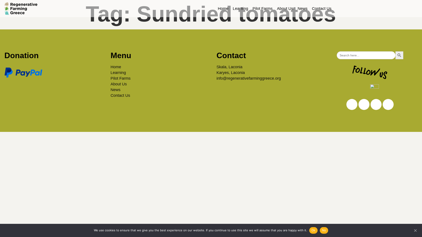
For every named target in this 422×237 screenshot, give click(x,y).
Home (223, 8)
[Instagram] (351, 104)
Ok (313, 230)
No (324, 230)
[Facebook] (376, 104)
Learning (240, 8)
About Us (285, 8)
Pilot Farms (263, 8)
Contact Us (321, 8)
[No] (415, 230)
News (302, 8)
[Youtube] (388, 104)
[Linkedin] (363, 104)
